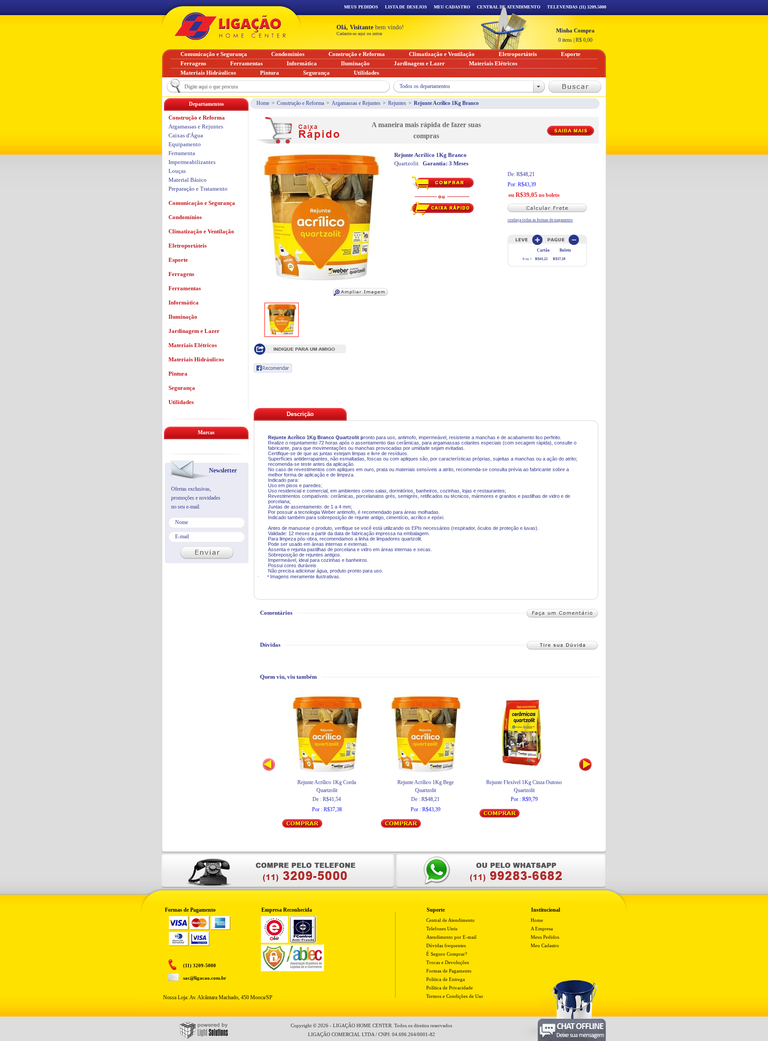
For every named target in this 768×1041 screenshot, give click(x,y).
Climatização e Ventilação (201, 231)
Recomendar (273, 368)
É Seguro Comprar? (446, 954)
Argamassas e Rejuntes (356, 103)
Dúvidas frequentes (446, 945)
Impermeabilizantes (192, 162)
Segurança (181, 387)
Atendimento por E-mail (451, 937)
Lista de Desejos (406, 6)
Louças (177, 171)
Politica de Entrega (445, 979)
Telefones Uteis (441, 928)
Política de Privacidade (449, 987)
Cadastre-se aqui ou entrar (359, 33)
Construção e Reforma (300, 103)
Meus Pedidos (361, 6)
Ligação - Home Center (230, 26)
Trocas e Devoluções (447, 962)
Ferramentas (184, 288)
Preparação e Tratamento (198, 188)
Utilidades (181, 402)
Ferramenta (181, 153)
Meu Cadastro (452, 6)
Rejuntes (397, 103)
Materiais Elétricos (192, 345)
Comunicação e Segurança (201, 203)
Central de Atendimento (450, 920)
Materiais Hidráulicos (196, 359)
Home (262, 103)
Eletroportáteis (187, 245)
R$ (575, 35)
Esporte (178, 259)
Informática (183, 302)
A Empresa (542, 928)
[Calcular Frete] (551, 208)
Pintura (178, 373)
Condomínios (185, 217)
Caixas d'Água (185, 135)
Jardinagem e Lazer (194, 331)
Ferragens (181, 274)
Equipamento (184, 144)
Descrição (300, 414)
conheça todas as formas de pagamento (540, 220)
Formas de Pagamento (449, 970)
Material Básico (187, 179)
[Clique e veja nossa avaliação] (274, 941)
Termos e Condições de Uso (454, 996)
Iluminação (182, 316)
